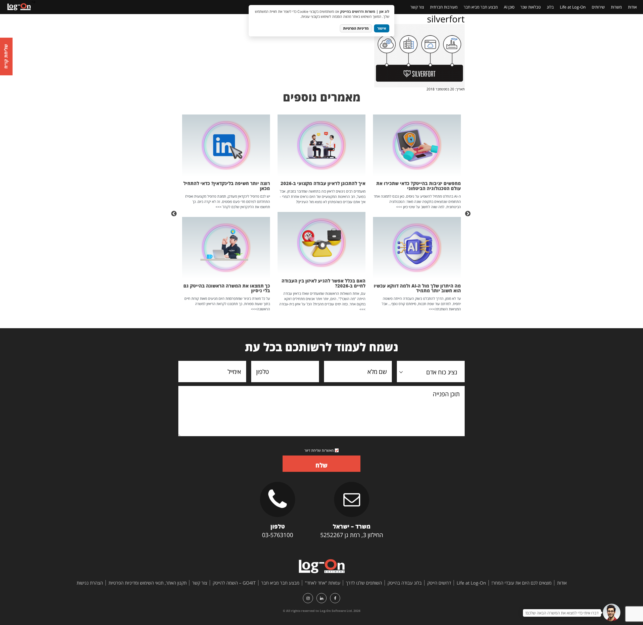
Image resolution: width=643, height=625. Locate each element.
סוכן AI (509, 7)
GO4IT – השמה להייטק (234, 583)
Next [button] (174, 213)
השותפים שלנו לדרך (364, 583)
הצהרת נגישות (90, 583)
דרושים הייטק (439, 583)
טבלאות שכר (530, 7)
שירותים (598, 7)
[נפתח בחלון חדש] (335, 598)
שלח (321, 465)
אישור (381, 28)
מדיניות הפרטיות (356, 28)
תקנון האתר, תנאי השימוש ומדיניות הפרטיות (148, 583)
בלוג (550, 7)
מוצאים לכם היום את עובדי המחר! (522, 583)
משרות (616, 7)
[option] (417, 213)
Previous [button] (468, 213)
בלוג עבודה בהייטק (405, 583)
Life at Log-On (573, 7)
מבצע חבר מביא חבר (481, 7)
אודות (632, 7)
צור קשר (417, 7)
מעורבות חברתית (444, 7)
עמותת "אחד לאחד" (322, 583)
